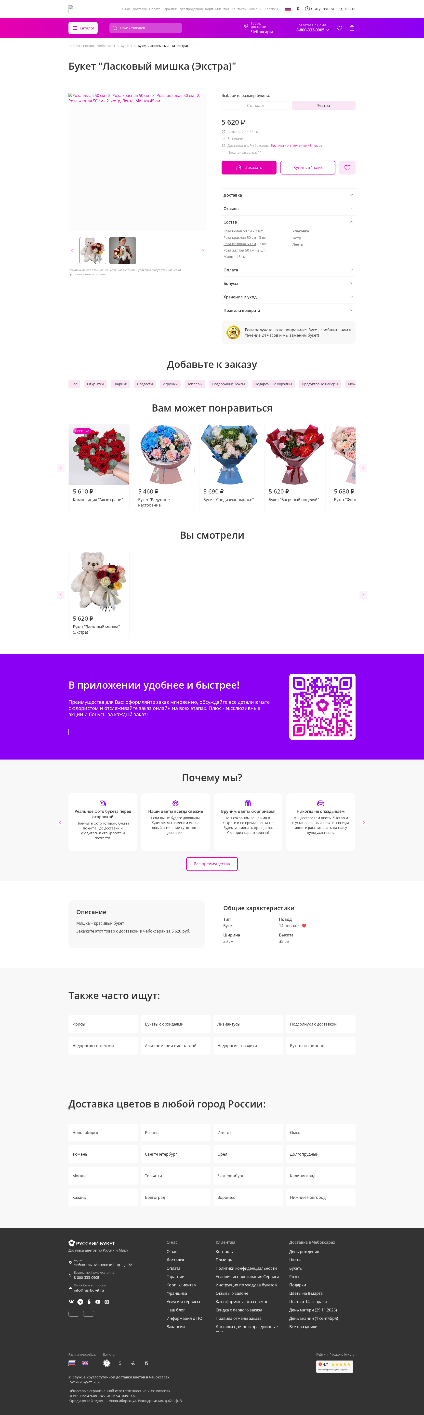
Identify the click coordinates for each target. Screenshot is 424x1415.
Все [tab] (74, 384)
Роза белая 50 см (238, 231)
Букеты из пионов (307, 1045)
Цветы (295, 1260)
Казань (79, 1197)
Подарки (297, 1285)
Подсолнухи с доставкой (313, 1024)
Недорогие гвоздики (237, 1045)
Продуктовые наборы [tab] (320, 384)
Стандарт (256, 105)
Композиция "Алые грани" (98, 465)
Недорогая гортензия (93, 1045)
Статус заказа (322, 8)
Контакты (239, 9)
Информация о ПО (184, 1318)
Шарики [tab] (120, 384)
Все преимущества (212, 864)
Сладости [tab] (145, 384)
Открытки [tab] (95, 384)
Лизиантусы (228, 1024)
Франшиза (177, 1293)
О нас (126, 9)
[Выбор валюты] (298, 9)
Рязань (152, 1132)
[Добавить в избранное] (347, 167)
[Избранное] (339, 28)
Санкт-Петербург (161, 1154)
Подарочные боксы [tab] (228, 384)
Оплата (154, 9)
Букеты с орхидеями (164, 1024)
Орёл (222, 1154)
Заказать (253, 167)
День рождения (304, 1251)
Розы (294, 1276)
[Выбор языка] (288, 9)
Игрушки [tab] (170, 384)
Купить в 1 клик (308, 167)
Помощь (255, 9)
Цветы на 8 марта (306, 1293)
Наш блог (176, 1310)
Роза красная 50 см (240, 237)
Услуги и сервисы (183, 1301)
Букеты (296, 1268)
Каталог (87, 28)
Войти (350, 8)
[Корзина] (352, 28)
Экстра (323, 105)
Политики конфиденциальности (246, 1268)
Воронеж (226, 1197)
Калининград (302, 1175)
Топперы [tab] (194, 384)
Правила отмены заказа (239, 1318)
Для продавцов (191, 9)
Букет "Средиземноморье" (228, 494)
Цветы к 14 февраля (308, 1301)
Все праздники (303, 1326)
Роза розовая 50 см (240, 243)
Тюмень (79, 1154)
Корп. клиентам (217, 9)
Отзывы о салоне (232, 1293)
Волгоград (155, 1197)
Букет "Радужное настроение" (154, 497)
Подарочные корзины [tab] (273, 384)
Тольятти (153, 1175)
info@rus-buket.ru (89, 1290)
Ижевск (224, 1132)
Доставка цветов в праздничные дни (247, 1329)
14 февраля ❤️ (292, 925)
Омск (295, 1132)
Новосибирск (85, 1132)
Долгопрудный (304, 1154)
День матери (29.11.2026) (313, 1310)
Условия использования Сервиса (247, 1276)
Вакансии (176, 1326)
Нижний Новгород (308, 1197)
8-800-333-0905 (86, 1277)
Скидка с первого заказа (239, 1310)
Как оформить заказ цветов (242, 1301)
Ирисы (78, 1024)
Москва (79, 1175)
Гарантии (170, 9)
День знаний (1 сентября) (313, 1318)
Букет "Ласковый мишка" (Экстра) (96, 624)
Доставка (140, 9)
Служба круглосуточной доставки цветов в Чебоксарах (121, 1377)
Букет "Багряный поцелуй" (294, 494)
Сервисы (271, 9)
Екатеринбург (230, 1175)
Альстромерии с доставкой (171, 1045)
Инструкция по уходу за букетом (247, 1285)
